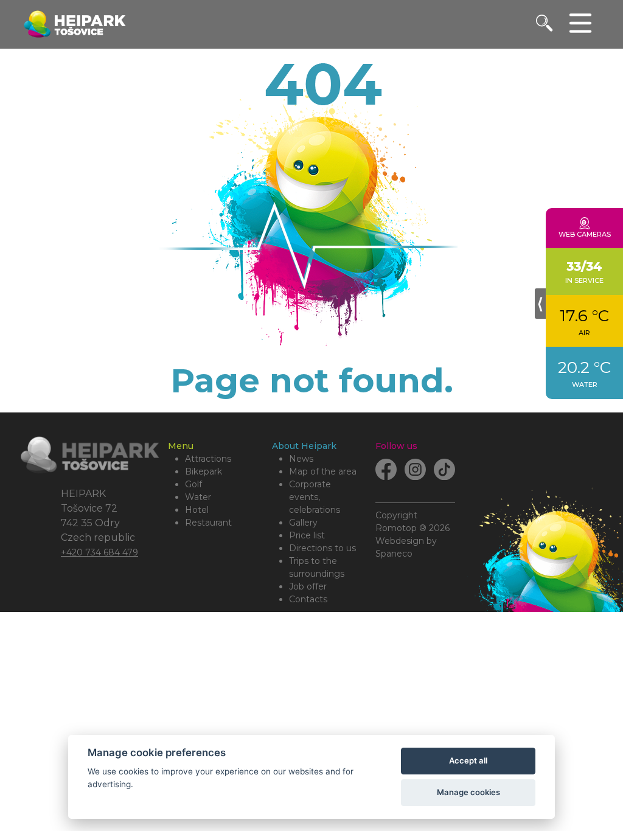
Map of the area (323, 471)
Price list (307, 535)
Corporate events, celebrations (314, 497)
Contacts (308, 599)
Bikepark (203, 471)
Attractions (208, 458)
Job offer (308, 586)
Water (198, 497)
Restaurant (208, 522)
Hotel (197, 509)
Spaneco (393, 553)
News (301, 458)
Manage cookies (468, 792)
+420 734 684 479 (99, 552)
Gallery (303, 522)
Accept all (468, 760)
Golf (193, 484)
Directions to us (322, 548)
